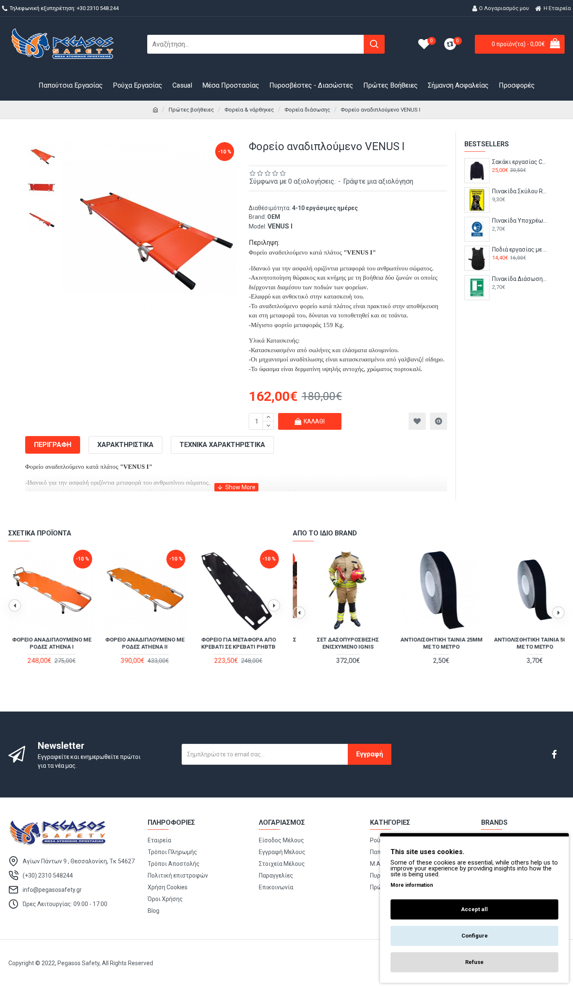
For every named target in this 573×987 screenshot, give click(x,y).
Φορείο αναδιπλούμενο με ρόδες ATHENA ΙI (144, 643)
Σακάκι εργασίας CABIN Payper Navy (520, 161)
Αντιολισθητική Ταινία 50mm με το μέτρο (522, 643)
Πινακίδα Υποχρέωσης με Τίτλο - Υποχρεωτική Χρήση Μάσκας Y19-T (520, 220)
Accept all (474, 909)
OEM (273, 216)
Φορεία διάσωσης (307, 109)
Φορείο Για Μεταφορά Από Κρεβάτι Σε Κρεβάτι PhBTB (238, 643)
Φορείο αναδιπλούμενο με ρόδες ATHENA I (51, 643)
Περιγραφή (52, 445)
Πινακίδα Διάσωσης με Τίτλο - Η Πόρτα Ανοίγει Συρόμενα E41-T (520, 278)
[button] (14, 605)
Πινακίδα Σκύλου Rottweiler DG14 (520, 191)
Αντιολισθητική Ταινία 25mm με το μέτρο (429, 643)
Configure (474, 935)
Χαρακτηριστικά (125, 445)
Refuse (474, 962)
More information (412, 885)
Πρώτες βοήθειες (191, 109)
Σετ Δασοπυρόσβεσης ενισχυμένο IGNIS (335, 643)
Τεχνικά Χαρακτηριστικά (222, 445)
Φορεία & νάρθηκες (249, 109)
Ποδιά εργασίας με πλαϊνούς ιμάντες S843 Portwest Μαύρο (520, 249)
